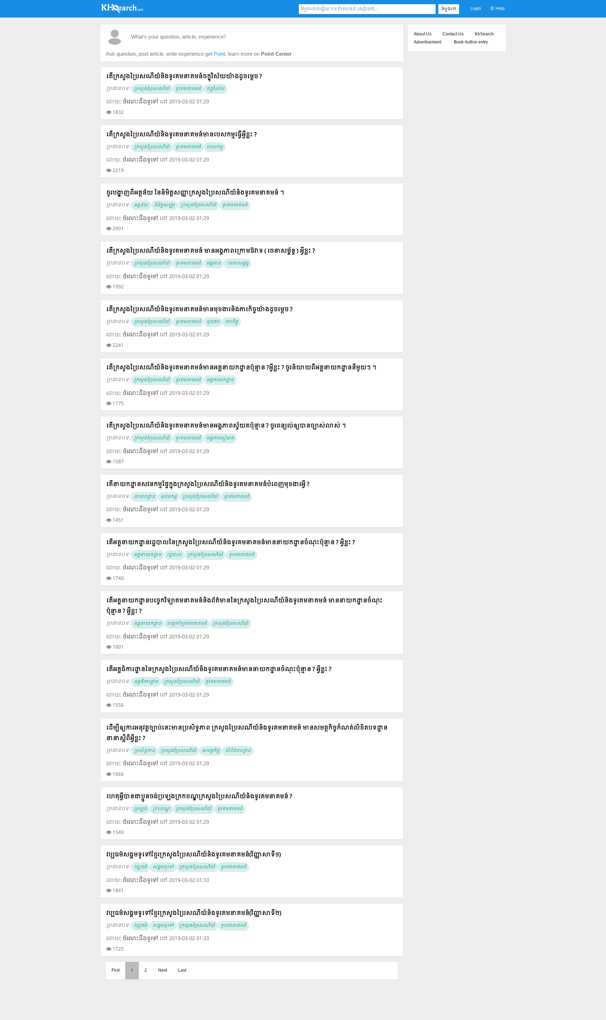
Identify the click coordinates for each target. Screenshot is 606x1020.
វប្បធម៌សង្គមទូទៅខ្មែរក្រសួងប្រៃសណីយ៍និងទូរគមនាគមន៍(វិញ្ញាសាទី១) (193, 855)
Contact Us (453, 34)
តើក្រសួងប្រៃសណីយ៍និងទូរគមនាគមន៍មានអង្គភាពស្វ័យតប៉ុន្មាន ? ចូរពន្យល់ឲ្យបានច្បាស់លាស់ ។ (226, 426)
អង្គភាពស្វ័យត (220, 438)
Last (182, 970)
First (116, 970)
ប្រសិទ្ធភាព (144, 750)
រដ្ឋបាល (174, 555)
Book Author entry (471, 42)
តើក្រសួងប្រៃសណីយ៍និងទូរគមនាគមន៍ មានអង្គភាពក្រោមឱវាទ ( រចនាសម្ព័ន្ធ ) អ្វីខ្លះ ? (210, 251)
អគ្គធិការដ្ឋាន (146, 681)
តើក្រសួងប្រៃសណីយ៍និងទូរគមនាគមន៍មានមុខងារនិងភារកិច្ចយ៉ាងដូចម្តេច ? (199, 309)
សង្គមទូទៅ (163, 867)
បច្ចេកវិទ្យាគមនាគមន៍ (187, 623)
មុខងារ (213, 322)
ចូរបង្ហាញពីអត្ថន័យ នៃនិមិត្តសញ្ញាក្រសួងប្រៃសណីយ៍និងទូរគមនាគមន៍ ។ (195, 193)
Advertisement (427, 42)
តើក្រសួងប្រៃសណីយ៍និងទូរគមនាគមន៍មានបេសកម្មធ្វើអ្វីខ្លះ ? (181, 134)
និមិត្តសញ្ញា (164, 205)
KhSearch (484, 34)
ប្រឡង (140, 809)
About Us (422, 34)
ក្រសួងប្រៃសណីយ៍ (152, 89)
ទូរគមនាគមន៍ (188, 89)
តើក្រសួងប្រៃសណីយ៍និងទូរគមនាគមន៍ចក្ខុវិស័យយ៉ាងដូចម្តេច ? (184, 76)
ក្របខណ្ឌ (161, 809)
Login (475, 8)
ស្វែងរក (448, 9)
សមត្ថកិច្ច (211, 750)
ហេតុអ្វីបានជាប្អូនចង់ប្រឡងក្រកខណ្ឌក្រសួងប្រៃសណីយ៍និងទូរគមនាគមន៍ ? (199, 796)
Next (162, 970)
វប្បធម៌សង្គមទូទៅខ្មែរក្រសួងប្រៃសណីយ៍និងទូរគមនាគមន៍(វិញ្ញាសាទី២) (193, 913)
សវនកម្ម (169, 496)
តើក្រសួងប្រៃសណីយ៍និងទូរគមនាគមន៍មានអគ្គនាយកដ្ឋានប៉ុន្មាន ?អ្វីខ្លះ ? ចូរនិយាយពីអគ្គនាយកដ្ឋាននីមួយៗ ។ (241, 367)
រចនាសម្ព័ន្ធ (238, 263)
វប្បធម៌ (140, 867)
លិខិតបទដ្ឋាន (238, 750)
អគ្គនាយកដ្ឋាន (220, 380)
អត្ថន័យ (141, 205)
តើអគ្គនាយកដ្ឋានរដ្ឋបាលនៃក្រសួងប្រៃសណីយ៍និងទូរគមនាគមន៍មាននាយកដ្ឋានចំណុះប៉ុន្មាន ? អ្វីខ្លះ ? (230, 542)
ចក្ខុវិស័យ (215, 89)
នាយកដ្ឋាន (144, 496)
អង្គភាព (214, 263)
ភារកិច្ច (231, 322)
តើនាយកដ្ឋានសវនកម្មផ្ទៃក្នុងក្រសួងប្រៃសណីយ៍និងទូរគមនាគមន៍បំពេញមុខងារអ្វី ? (207, 484)
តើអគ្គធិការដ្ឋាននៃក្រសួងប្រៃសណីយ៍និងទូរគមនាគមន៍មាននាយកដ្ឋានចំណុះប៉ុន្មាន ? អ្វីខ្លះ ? (218, 669)
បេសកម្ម (215, 147)
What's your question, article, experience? (178, 37)
